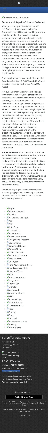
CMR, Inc (25, 404)
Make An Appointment (10, 371)
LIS (29, 415)
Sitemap (27, 411)
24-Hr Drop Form (8, 409)
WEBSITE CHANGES (24, 396)
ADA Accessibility (21, 409)
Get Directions (7, 348)
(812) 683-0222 (13, 353)
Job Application (33, 409)
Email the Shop (13, 355)
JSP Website (33, 404)
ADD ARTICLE (21, 415)
